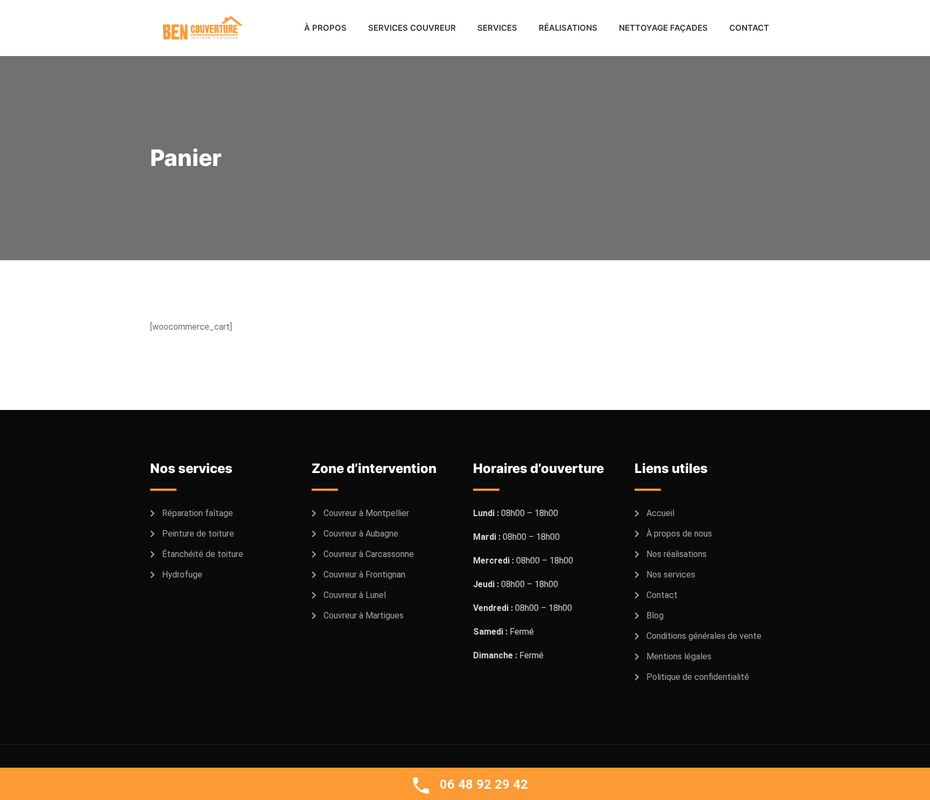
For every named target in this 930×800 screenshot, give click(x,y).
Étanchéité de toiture (202, 554)
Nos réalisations (676, 554)
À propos (325, 28)
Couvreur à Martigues (363, 615)
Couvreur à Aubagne (360, 533)
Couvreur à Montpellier (366, 513)
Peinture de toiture (198, 533)
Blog (655, 615)
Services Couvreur (412, 28)
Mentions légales (678, 656)
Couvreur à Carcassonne (368, 554)
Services (497, 28)
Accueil (660, 513)
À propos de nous (679, 533)
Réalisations (568, 28)
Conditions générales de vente (704, 636)
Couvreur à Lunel (354, 595)
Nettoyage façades (663, 28)
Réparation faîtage (197, 513)
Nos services (670, 574)
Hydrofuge (182, 574)
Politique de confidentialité (697, 677)
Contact (749, 28)
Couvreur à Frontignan (364, 574)
